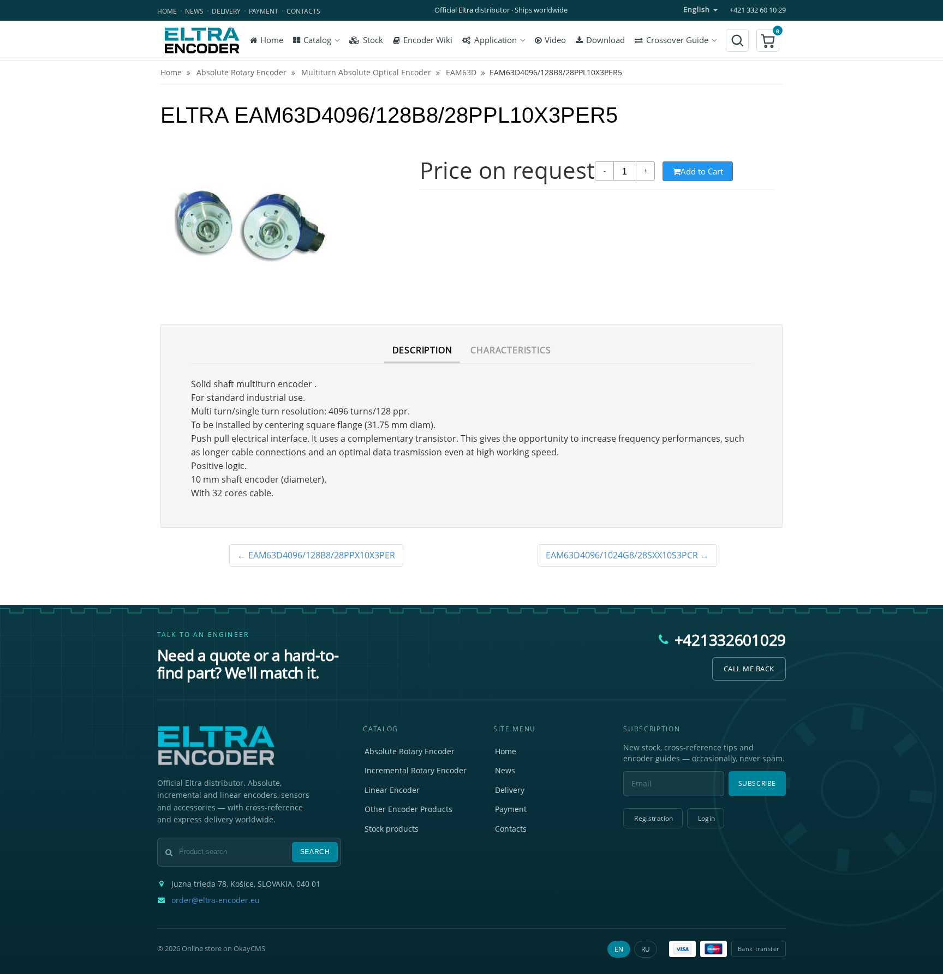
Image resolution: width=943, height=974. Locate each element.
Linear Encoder (392, 790)
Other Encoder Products (408, 809)
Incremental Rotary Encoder (416, 770)
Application (495, 40)
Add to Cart (702, 171)
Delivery (226, 11)
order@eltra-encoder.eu (215, 900)
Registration (653, 818)
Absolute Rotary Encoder (410, 751)
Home (167, 11)
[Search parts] (737, 40)
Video (555, 40)
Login (706, 818)
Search (315, 852)
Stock (373, 40)
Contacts (303, 11)
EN (618, 949)
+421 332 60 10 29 (758, 10)
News (194, 11)
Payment (263, 11)
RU (645, 949)
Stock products (392, 828)
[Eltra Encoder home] (202, 40)
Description (422, 350)
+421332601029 (730, 639)
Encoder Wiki (427, 40)
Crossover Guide (677, 40)
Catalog (317, 40)
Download (605, 40)
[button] (767, 40)
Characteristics (510, 350)
